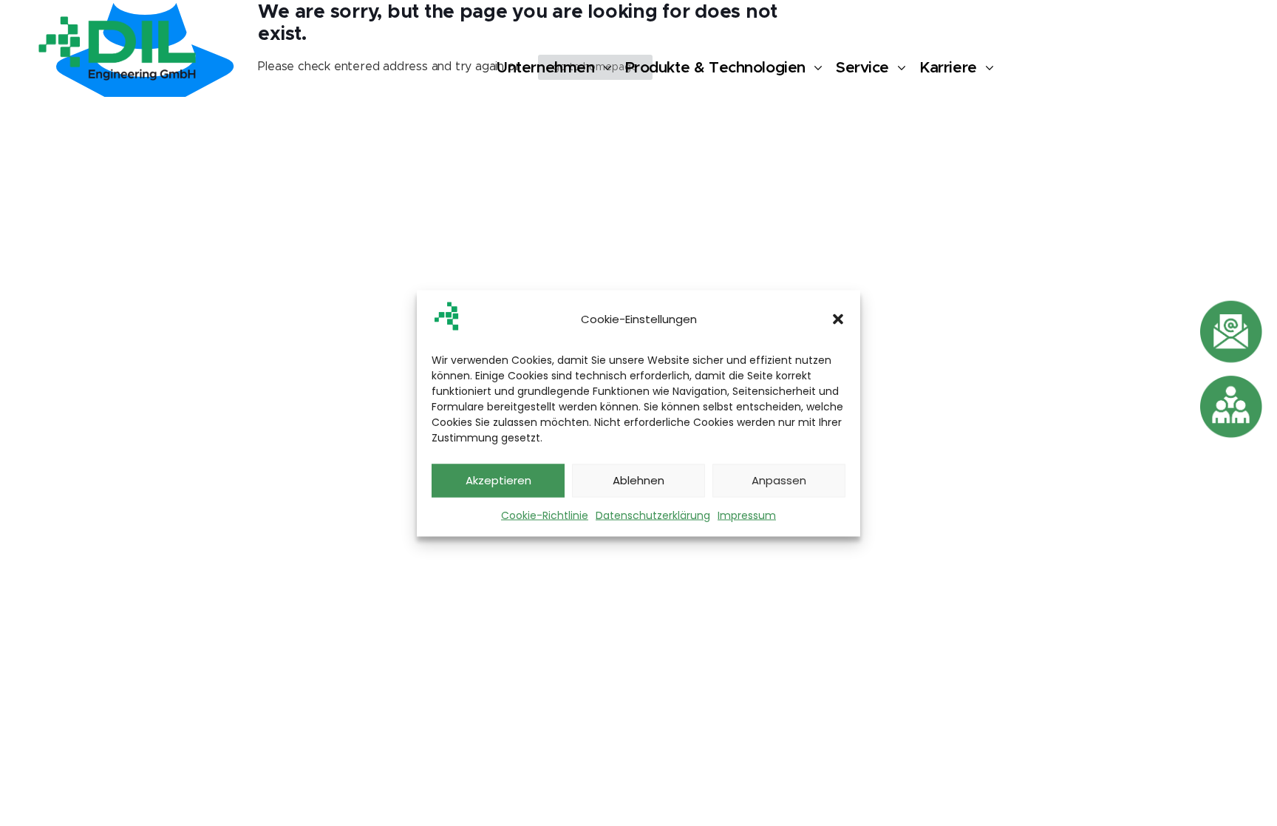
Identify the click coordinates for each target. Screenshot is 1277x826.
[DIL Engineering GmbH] (117, 48)
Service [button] (862, 68)
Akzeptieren (498, 480)
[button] (838, 319)
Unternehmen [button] (545, 68)
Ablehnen (638, 480)
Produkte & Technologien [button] (715, 68)
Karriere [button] (948, 68)
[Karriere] (1230, 406)
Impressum (747, 514)
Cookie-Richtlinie (544, 514)
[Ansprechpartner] (1230, 331)
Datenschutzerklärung (653, 514)
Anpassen (779, 480)
